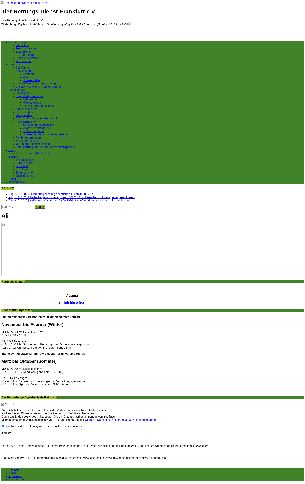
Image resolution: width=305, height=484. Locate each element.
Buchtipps (22, 169)
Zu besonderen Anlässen (38, 124)
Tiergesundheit (25, 172)
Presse (12, 178)
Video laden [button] (75, 426)
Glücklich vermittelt (27, 58)
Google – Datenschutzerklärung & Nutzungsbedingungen (121, 419)
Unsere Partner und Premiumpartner (38, 86)
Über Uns (14, 64)
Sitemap (13, 469)
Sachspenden (24, 112)
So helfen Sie (16, 89)
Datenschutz (16, 479)
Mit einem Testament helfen (33, 143)
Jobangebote (16, 182)
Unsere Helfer (31, 80)
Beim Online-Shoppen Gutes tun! (36, 118)
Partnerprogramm (33, 131)
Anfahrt (12, 473)
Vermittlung (23, 45)
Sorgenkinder (24, 51)
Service (13, 156)
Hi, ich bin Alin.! (72, 303)
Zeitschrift (22, 166)
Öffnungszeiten (25, 159)
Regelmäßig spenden (29, 96)
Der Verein (22, 67)
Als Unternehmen (26, 121)
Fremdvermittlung (26, 48)
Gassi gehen (23, 93)
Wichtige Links (25, 175)
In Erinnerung (24, 61)
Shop (11, 150)
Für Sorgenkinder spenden (39, 105)
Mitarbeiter (29, 77)
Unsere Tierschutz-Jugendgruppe (36, 83)
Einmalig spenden (27, 108)
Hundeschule (24, 163)
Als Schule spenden (28, 137)
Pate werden (30, 99)
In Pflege (28, 54)
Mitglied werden (33, 102)
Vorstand (28, 73)
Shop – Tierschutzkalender (32, 153)
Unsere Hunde (17, 42)
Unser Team (23, 70)
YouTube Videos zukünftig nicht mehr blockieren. (36, 426)
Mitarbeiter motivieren (36, 128)
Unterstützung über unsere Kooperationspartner (45, 147)
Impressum (15, 476)
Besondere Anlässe (28, 140)
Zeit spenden (24, 115)
